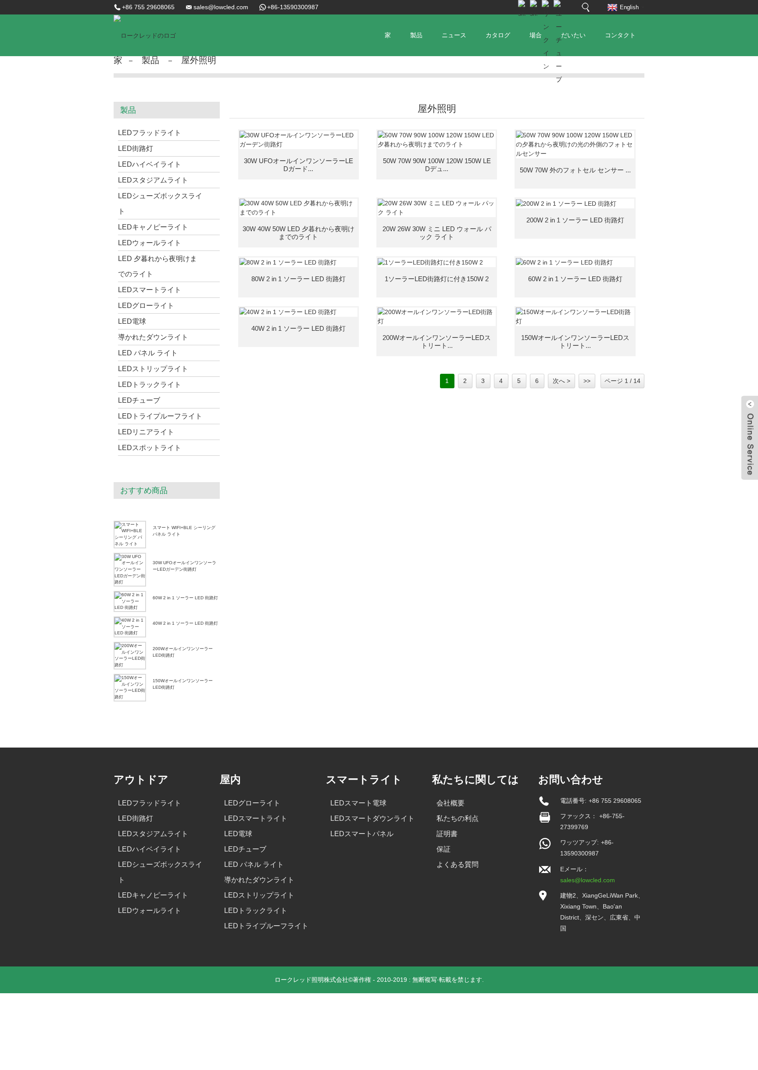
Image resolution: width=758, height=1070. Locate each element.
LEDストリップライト (153, 368)
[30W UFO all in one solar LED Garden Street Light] (299, 140)
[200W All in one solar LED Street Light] (437, 317)
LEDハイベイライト (149, 164)
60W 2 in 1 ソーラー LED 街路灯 (185, 597)
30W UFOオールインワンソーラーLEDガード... (298, 164)
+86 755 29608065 (148, 7)
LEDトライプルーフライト (160, 416)
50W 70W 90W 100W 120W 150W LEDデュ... (437, 164)
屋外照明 (198, 60)
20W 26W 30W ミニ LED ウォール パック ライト (437, 232)
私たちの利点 (457, 818)
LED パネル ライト (148, 353)
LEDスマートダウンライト (372, 818)
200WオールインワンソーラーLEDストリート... (437, 341)
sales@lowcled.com (220, 7)
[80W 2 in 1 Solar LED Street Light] (299, 262)
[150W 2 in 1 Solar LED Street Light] (437, 262)
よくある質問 (457, 864)
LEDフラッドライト (149, 132)
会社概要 (450, 803)
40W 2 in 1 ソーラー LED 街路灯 (185, 623)
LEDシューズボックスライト (160, 203)
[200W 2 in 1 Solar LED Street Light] (575, 203)
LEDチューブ (139, 400)
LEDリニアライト (146, 432)
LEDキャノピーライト (153, 227)
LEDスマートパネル (361, 833)
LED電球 (132, 321)
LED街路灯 (135, 148)
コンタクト (620, 35)
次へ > (561, 380)
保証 (443, 849)
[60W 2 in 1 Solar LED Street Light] (575, 262)
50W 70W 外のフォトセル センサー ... (575, 170)
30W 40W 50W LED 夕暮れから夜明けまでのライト (298, 232)
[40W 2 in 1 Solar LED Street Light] (299, 312)
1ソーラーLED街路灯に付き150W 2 (437, 279)
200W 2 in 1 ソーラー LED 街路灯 (575, 220)
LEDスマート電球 (358, 803)
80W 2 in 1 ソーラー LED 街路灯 (298, 279)
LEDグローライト (146, 305)
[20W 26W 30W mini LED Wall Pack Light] (437, 208)
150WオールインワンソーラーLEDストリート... (575, 341)
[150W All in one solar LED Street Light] (575, 317)
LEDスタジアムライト (153, 180)
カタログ (498, 35)
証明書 (447, 833)
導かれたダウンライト (153, 337)
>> (586, 380)
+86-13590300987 (292, 7)
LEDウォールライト (149, 243)
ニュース (454, 35)
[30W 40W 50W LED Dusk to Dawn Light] (299, 208)
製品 (416, 35)
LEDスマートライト (149, 289)
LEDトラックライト (149, 384)
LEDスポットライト (149, 447)
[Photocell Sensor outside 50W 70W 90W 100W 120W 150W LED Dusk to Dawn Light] (575, 144)
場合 (535, 35)
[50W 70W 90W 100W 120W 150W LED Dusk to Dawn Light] (437, 140)
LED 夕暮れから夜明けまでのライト (157, 266)
